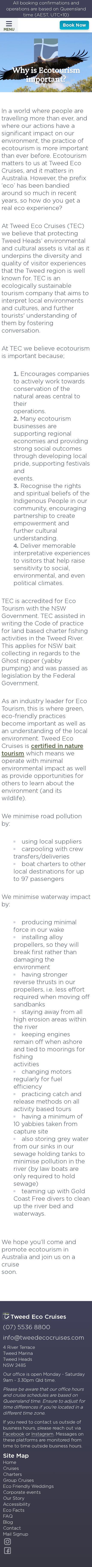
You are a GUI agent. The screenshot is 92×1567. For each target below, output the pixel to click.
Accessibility (16, 1504)
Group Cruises (18, 1480)
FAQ (8, 1516)
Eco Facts (13, 1510)
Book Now (74, 25)
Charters (12, 1474)
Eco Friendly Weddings (28, 1486)
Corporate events (22, 1492)
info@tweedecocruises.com (43, 1337)
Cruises (11, 1468)
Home (9, 1462)
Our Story (13, 1498)
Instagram (42, 1434)
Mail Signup (15, 1534)
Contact (12, 1528)
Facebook (13, 1434)
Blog (8, 1522)
